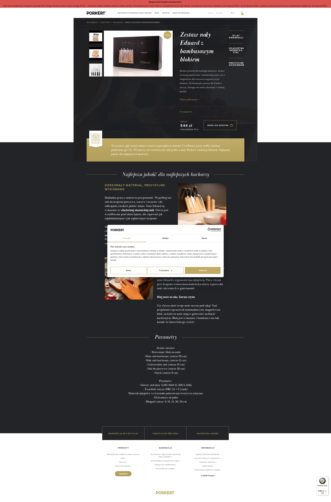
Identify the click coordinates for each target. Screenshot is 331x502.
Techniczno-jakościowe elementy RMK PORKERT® (165, 455)
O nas (210, 13)
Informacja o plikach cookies (207, 470)
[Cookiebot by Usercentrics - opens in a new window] (209, 230)
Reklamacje (207, 466)
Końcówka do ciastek (165, 468)
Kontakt (219, 13)
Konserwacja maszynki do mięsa (165, 460)
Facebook (123, 473)
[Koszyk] (241, 12)
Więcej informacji (188, 99)
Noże (157, 13)
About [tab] (204, 238)
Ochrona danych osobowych (207, 458)
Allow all (203, 270)
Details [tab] (165, 238)
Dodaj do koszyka (218, 125)
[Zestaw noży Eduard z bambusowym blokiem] (138, 53)
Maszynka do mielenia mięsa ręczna (135, 13)
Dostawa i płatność (207, 462)
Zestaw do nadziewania (165, 464)
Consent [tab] (127, 238)
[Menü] (326, 477)
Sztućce (166, 13)
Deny (128, 270)
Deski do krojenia (181, 13)
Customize (164, 270)
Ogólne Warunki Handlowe (207, 454)
